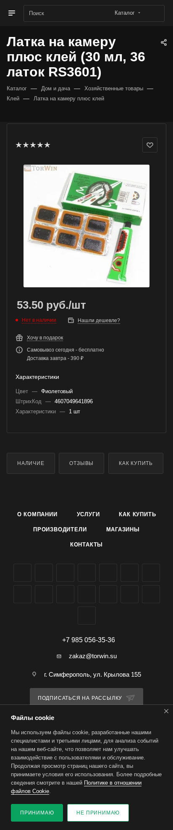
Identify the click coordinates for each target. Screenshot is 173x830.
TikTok (108, 594)
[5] (46, 145)
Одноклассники (151, 573)
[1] (18, 145)
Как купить (136, 463)
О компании (37, 514)
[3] (32, 145)
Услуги (88, 514)
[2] (25, 145)
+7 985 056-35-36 (88, 640)
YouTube (130, 573)
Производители (59, 529)
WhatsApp (65, 594)
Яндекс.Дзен (87, 594)
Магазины (123, 529)
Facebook (44, 573)
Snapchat (151, 594)
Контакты (86, 544)
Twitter (65, 573)
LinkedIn (87, 616)
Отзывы (81, 463)
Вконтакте (22, 573)
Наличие (31, 463)
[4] (39, 145)
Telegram (108, 573)
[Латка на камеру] (86, 226)
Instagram (87, 573)
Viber (44, 594)
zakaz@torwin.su (93, 655)
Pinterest (130, 594)
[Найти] (154, 13)
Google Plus (22, 594)
